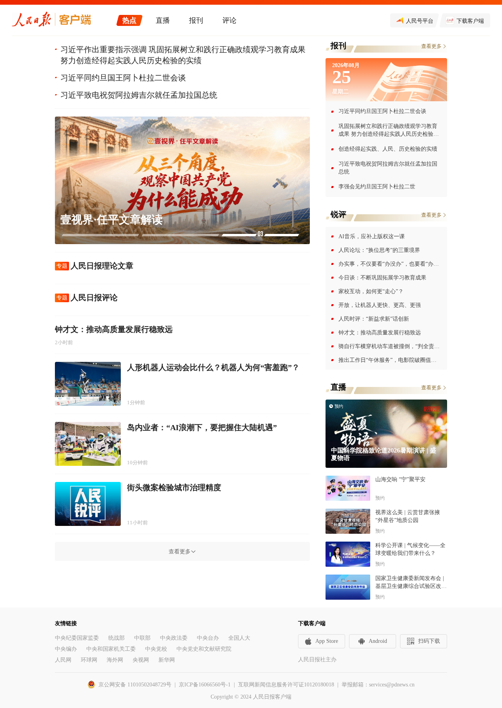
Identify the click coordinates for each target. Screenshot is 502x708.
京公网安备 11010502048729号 (134, 685)
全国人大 (239, 638)
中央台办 (208, 638)
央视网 (141, 660)
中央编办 (66, 649)
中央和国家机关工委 (111, 649)
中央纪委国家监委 (77, 638)
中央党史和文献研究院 (203, 649)
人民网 (63, 660)
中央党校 (156, 649)
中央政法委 (173, 638)
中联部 (142, 638)
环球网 (89, 660)
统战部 (116, 638)
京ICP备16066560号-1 (205, 685)
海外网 (115, 660)
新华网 (166, 660)
